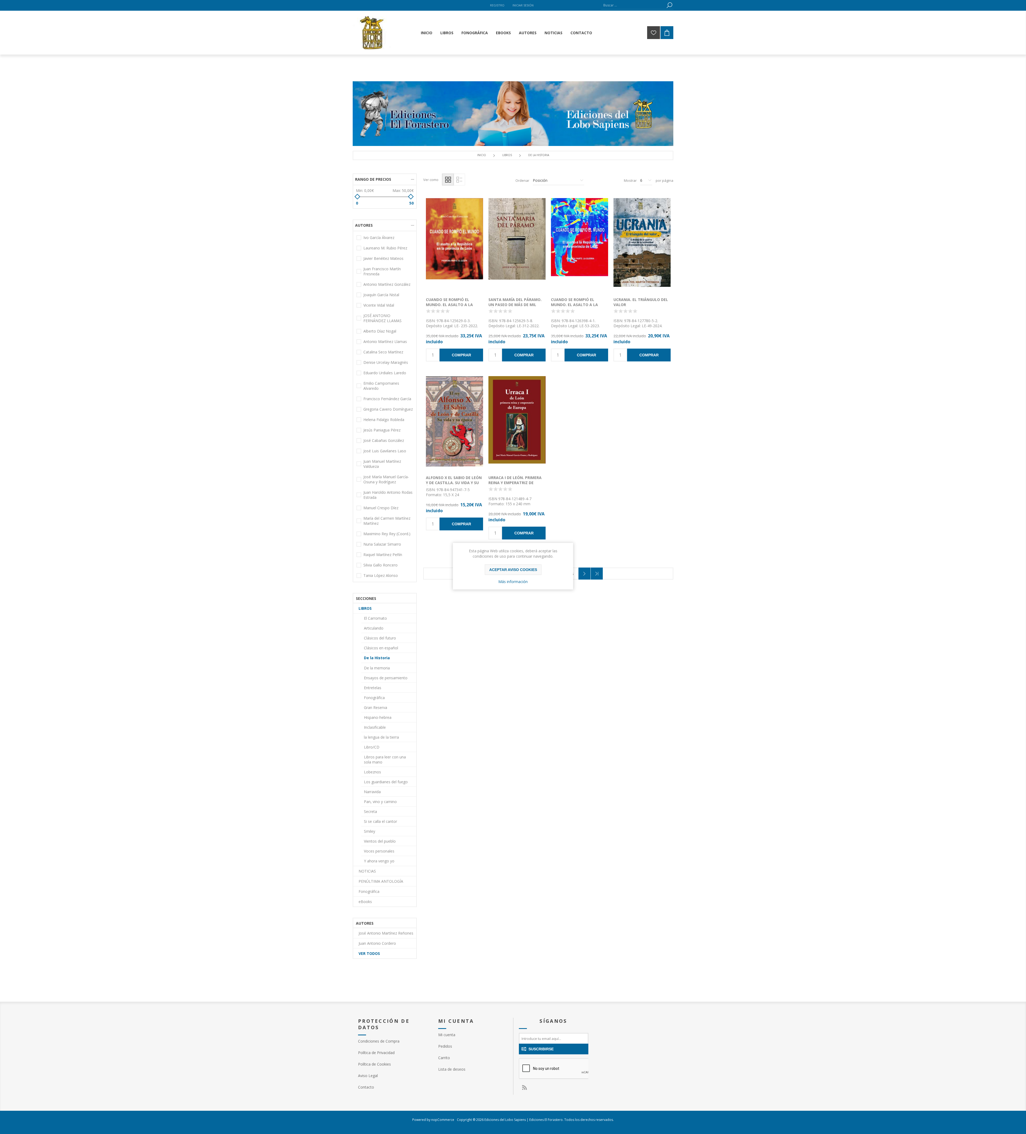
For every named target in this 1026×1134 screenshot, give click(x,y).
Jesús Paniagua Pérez (382, 430)
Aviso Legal (368, 1075)
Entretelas (372, 687)
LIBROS (365, 608)
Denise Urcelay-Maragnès (385, 362)
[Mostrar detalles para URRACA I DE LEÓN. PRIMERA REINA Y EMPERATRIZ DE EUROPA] (517, 423)
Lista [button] (459, 179)
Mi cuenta (446, 1034)
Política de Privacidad (376, 1052)
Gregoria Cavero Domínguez (388, 409)
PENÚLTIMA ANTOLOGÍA (381, 881)
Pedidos (445, 1046)
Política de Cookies (374, 1064)
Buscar (669, 5)
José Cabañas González (383, 440)
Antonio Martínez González (386, 284)
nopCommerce (442, 1119)
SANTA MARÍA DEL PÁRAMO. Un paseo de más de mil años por (515, 304)
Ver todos (369, 953)
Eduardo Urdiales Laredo (384, 372)
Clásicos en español (381, 647)
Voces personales (379, 851)
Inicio (481, 155)
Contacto (366, 1087)
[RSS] (524, 1087)
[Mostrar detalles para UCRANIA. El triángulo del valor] (642, 245)
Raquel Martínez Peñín (382, 554)
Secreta (370, 811)
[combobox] (633, 5)
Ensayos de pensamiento (385, 677)
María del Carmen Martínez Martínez (386, 521)
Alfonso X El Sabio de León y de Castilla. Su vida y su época (454, 482)
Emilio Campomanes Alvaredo (381, 386)
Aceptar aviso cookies (513, 570)
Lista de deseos (462, 250)
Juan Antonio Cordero (377, 943)
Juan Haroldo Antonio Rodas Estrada (388, 495)
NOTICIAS (367, 871)
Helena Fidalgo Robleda (383, 419)
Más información (513, 581)
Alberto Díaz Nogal (379, 331)
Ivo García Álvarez (378, 237)
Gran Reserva (375, 707)
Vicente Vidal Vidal (378, 305)
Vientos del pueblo (380, 841)
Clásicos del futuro (380, 638)
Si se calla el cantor (380, 821)
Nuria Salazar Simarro (382, 544)
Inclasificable (375, 727)
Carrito (444, 1057)
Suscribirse (541, 1049)
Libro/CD (371, 747)
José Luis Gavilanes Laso (384, 450)
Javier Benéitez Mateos (383, 258)
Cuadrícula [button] (448, 179)
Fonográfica (374, 697)
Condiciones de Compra (378, 1041)
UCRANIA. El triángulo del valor (640, 302)
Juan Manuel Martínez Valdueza (382, 464)
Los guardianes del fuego (386, 781)
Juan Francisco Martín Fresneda (382, 271)
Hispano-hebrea (377, 717)
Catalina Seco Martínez (383, 351)
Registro (497, 5)
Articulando (373, 628)
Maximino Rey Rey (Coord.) (386, 533)
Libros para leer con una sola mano (385, 759)
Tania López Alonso (380, 575)
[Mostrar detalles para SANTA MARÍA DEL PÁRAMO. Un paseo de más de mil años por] (517, 245)
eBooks (365, 901)
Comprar (461, 355)
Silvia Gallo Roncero (380, 565)
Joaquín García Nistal (381, 294)
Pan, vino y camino (380, 801)
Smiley (369, 831)
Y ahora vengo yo (379, 860)
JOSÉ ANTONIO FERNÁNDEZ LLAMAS (382, 318)
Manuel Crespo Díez (380, 507)
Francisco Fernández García (387, 398)
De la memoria (377, 667)
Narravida (372, 791)
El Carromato (375, 618)
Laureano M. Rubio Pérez (385, 247)
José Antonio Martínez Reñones (386, 933)
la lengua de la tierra (381, 737)
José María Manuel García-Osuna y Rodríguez (386, 479)
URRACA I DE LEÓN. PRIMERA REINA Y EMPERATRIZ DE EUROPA (515, 482)
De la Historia (377, 657)
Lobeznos (372, 771)
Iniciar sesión (523, 5)
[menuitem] (393, 1041)
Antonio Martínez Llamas (385, 341)
